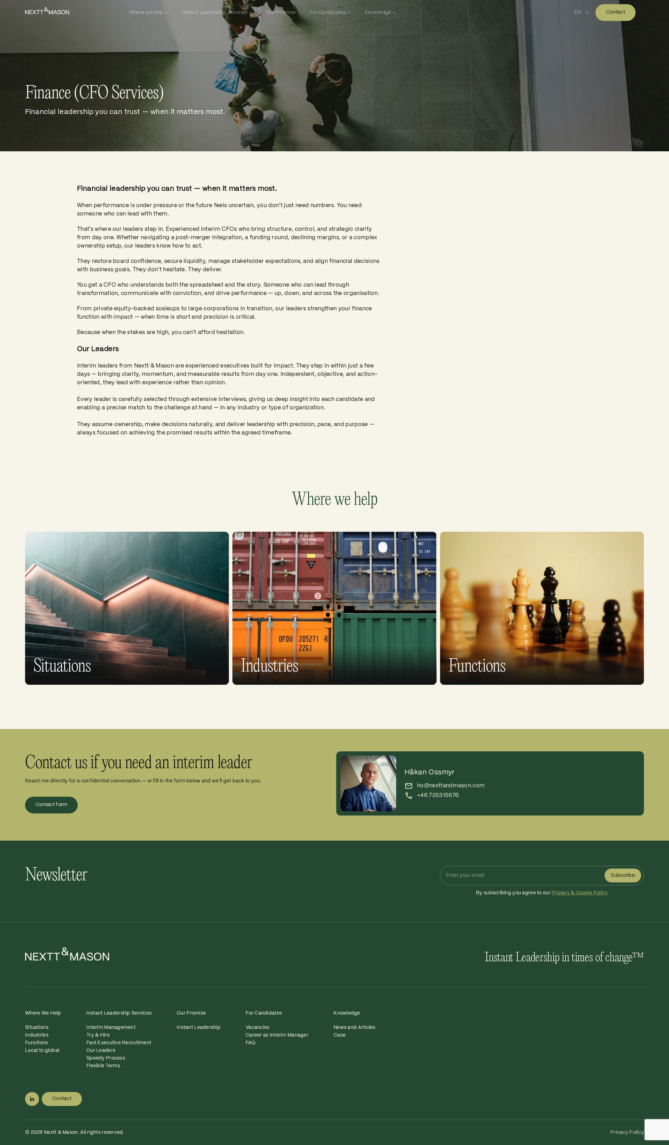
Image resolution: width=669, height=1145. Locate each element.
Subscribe (623, 875)
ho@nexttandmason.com (451, 785)
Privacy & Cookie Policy (580, 892)
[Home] (75, 10)
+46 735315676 (438, 795)
